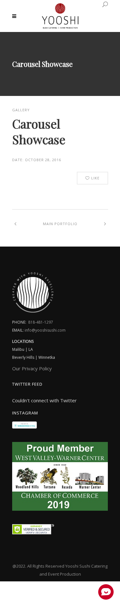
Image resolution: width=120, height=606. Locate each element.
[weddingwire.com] (24, 426)
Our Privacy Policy (32, 368)
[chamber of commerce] (60, 509)
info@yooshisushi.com (45, 330)
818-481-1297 (40, 322)
